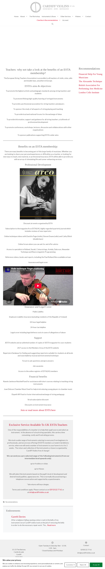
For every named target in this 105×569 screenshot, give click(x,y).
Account (65, 20)
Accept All (96, 565)
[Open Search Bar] (52, 24)
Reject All (83, 565)
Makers (78, 16)
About (22, 16)
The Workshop (34, 16)
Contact (88, 16)
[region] (52, 563)
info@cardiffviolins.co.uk (39, 492)
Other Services (65, 16)
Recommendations (11, 502)
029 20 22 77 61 (56, 490)
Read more (51, 525)
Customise (69, 565)
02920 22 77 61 (86, 550)
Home (16, 16)
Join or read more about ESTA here (38, 410)
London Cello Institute (89, 92)
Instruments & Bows (49, 16)
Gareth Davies (18, 516)
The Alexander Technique (90, 81)
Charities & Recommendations (47, 20)
